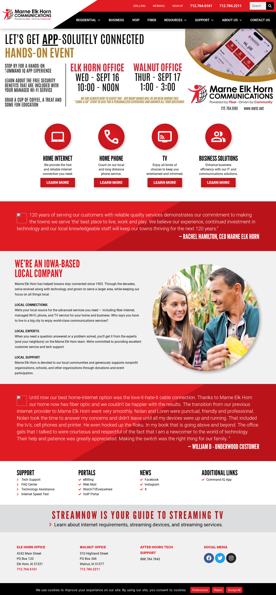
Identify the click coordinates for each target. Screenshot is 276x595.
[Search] (270, 6)
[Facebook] (209, 558)
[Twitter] (220, 558)
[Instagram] (231, 558)
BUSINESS (116, 20)
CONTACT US (260, 20)
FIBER (151, 20)
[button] (6, 71)
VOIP (135, 20)
